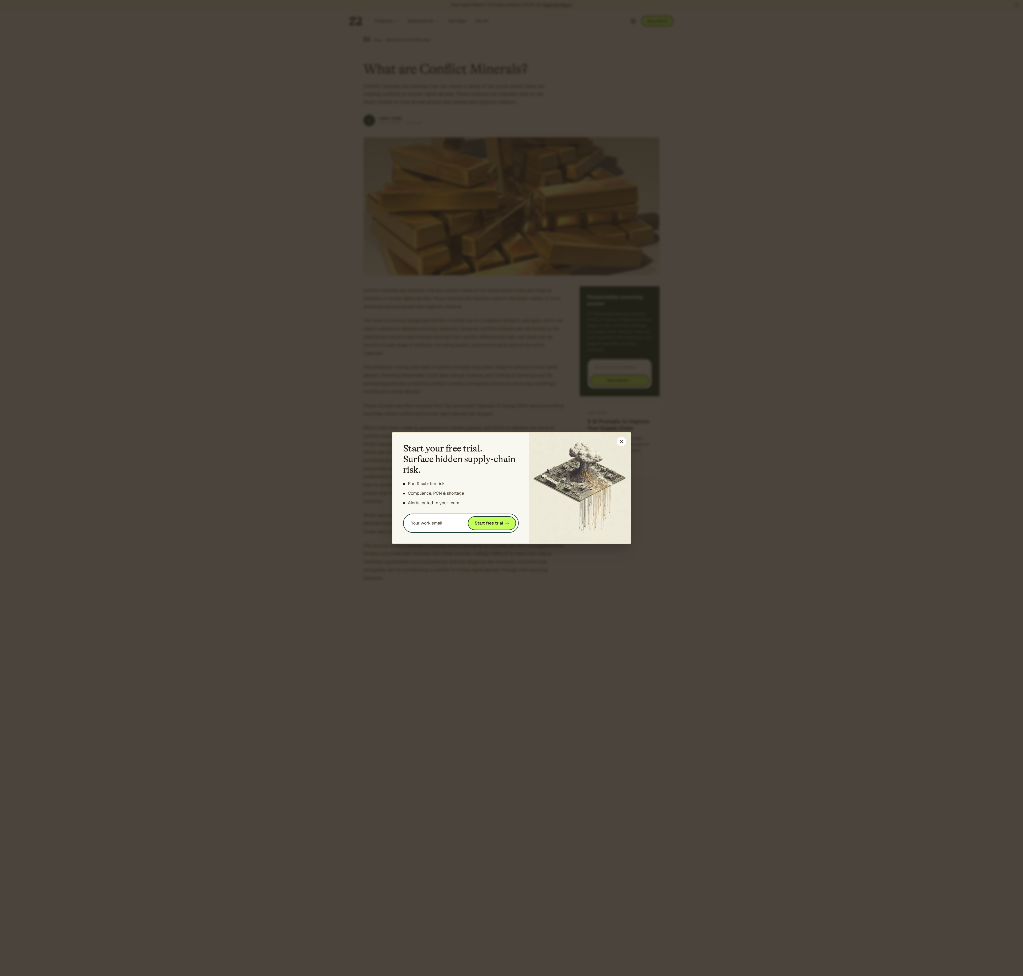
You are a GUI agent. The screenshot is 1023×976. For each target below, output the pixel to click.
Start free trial (489, 523)
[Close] (621, 441)
